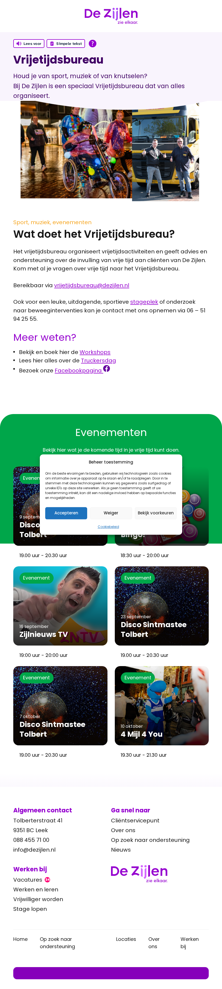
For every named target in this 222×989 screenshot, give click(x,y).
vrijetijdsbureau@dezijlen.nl (91, 285)
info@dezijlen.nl (34, 850)
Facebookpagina (79, 370)
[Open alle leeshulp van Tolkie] (92, 43)
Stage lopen (30, 909)
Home (20, 939)
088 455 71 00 (31, 840)
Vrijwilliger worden (38, 899)
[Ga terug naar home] (160, 873)
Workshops (95, 352)
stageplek (144, 302)
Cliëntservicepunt (135, 820)
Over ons (123, 830)
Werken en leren (35, 889)
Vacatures (31, 880)
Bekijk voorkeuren (156, 513)
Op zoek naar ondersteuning (150, 840)
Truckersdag (98, 360)
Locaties (126, 939)
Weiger (111, 513)
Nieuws (121, 850)
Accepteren (66, 513)
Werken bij (190, 943)
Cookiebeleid (108, 526)
